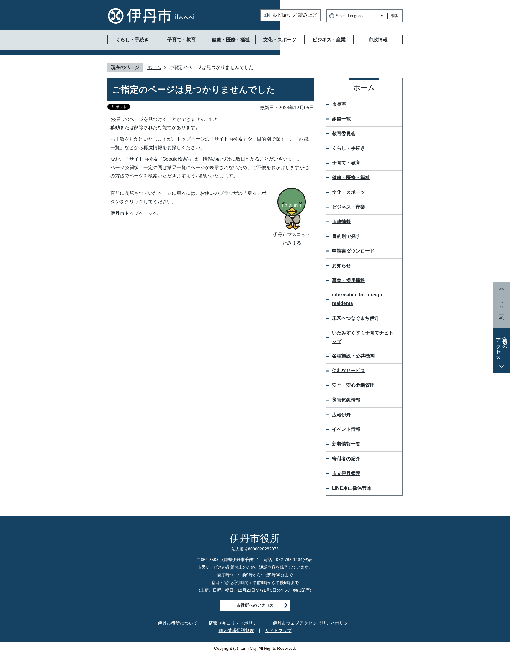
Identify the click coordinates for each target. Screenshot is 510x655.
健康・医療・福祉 (351, 177)
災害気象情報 (346, 399)
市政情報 (341, 221)
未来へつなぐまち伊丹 (355, 318)
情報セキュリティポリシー (235, 623)
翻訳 (394, 16)
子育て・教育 (346, 162)
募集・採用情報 (348, 280)
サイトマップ (278, 630)
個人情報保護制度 (236, 630)
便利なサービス (348, 370)
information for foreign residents (357, 299)
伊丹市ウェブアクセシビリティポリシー (312, 623)
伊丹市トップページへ (134, 213)
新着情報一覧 (346, 443)
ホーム (154, 67)
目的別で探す (346, 236)
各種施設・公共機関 (353, 355)
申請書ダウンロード (353, 250)
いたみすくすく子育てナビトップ (362, 337)
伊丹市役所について (178, 623)
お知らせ (341, 265)
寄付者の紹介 (346, 458)
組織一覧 (341, 118)
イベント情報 (346, 429)
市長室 (339, 104)
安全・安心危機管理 (353, 385)
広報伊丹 (341, 414)
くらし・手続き (348, 148)
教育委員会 (344, 133)
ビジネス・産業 (348, 206)
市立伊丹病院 (346, 473)
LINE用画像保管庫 (351, 488)
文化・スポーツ (348, 192)
